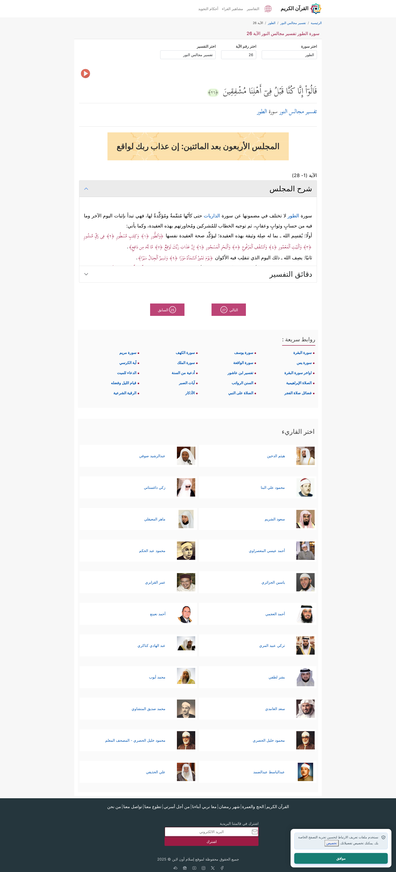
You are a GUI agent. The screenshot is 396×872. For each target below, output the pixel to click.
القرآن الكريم (277, 806)
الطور (292, 216)
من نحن (114, 806)
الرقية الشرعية (124, 393)
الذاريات (212, 216)
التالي (230, 310)
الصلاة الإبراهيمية (299, 382)
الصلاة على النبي (240, 393)
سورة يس (304, 362)
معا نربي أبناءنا (204, 806)
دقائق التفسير (291, 274)
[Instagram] (203, 868)
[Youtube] (194, 868)
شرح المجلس (291, 188)
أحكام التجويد (208, 8)
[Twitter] (212, 868)
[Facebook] (222, 868)
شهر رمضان (229, 806)
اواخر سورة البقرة (298, 372)
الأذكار (190, 393)
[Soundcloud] (175, 868)
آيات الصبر (187, 382)
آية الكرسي (127, 362)
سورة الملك (186, 362)
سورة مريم (127, 352)
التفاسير (253, 8)
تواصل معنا (132, 806)
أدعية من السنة (183, 372)
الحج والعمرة (253, 806)
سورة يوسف (243, 352)
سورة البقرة (302, 352)
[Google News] (184, 868)
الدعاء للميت (126, 372)
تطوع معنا (152, 806)
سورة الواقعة (243, 362)
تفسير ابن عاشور (240, 372)
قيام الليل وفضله (123, 382)
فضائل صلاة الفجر (298, 393)
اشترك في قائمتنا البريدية (239, 823)
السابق (166, 310)
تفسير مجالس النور (298, 112)
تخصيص (331, 843)
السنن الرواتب (242, 382)
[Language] (268, 8)
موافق (341, 858)
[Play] (85, 73)
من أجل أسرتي (177, 806)
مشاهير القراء (232, 8)
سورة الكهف (185, 352)
